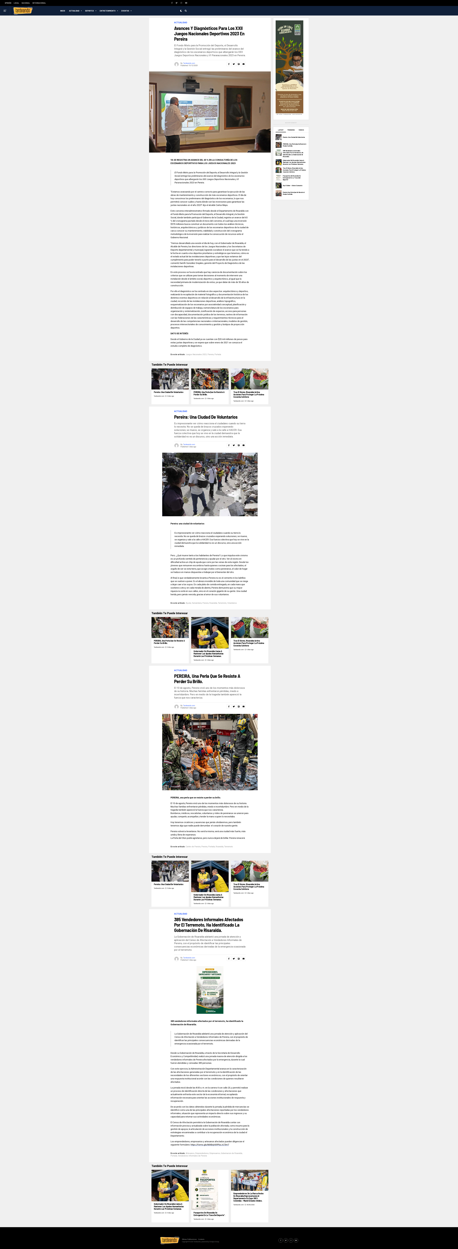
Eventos (125, 11)
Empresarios (214, 1153)
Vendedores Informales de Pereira (192, 1156)
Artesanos (190, 1153)
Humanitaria (197, 603)
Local (16, 3)
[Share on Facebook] (229, 64)
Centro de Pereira (193, 847)
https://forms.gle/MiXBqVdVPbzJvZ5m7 (210, 1144)
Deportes (89, 11)
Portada (217, 354)
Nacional (26, 3)
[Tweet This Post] (234, 64)
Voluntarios (232, 603)
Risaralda (213, 603)
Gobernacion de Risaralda (231, 1153)
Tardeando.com (189, 63)
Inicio (62, 11)
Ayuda (188, 603)
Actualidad (74, 11)
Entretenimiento (107, 11)
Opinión (8, 3)
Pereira (211, 354)
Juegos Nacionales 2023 (196, 354)
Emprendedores (202, 1153)
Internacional (39, 3)
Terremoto (222, 603)
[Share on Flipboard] (239, 64)
